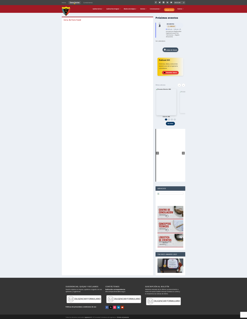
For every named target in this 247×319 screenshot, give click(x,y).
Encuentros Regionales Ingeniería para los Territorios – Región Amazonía (173, 34)
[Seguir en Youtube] (122, 307)
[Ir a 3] (172, 119)
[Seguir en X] (110, 307)
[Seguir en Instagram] (114, 307)
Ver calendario (160, 41)
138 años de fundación (123, 317)
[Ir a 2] (169, 119)
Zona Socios (75, 2)
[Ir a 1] (166, 119)
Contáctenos (88, 2)
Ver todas (170, 123)
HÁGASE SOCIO (169, 10)
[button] (183, 153)
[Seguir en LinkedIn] (118, 307)
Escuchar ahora (171, 72)
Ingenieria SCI (88, 317)
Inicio (64, 2)
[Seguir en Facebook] (106, 307)
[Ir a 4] (175, 119)
